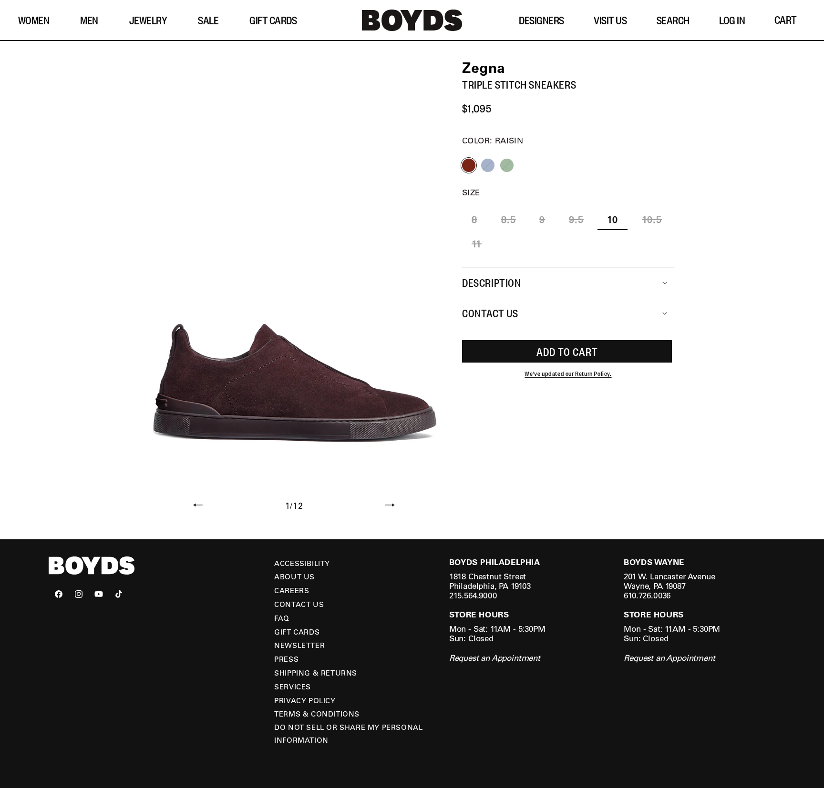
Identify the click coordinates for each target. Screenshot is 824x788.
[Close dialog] (585, 290)
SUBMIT (505, 420)
